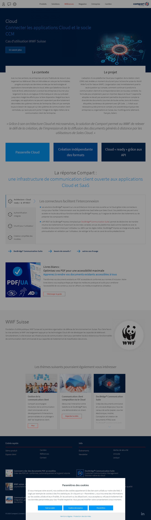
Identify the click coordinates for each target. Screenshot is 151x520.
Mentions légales (66, 516)
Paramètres (101, 508)
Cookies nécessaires (75, 508)
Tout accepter (50, 508)
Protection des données (82, 516)
